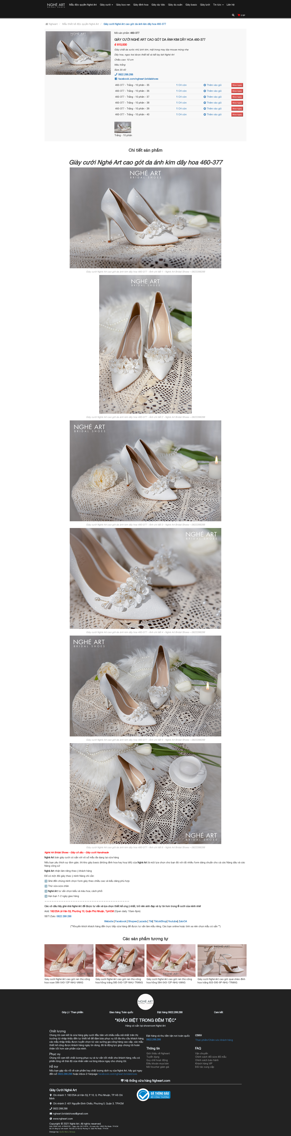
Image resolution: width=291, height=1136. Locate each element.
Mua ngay (237, 85)
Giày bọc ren (123, 4)
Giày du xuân (175, 4)
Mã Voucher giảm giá (157, 1067)
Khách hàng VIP (203, 1063)
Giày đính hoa (140, 4)
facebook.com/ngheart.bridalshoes (138, 78)
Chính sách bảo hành (207, 1060)
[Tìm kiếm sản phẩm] (233, 15)
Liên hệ (230, 4)
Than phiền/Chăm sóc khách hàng (214, 1040)
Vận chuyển (201, 1053)
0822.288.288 (125, 74)
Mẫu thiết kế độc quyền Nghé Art (80, 24)
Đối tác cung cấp (204, 1067)
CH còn (181, 85)
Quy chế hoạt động (157, 1060)
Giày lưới (205, 4)
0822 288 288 (64, 916)
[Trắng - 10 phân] (129, 127)
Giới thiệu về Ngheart (158, 1053)
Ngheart (53, 24)
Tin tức (217, 4)
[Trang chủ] (56, 5)
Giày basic (191, 4)
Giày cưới (105, 4)
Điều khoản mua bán (157, 1063)
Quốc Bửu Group (67, 1132)
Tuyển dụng (152, 1056)
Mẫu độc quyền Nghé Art (83, 4)
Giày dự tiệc (158, 4)
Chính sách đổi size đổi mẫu (210, 1056)
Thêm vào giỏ (214, 85)
